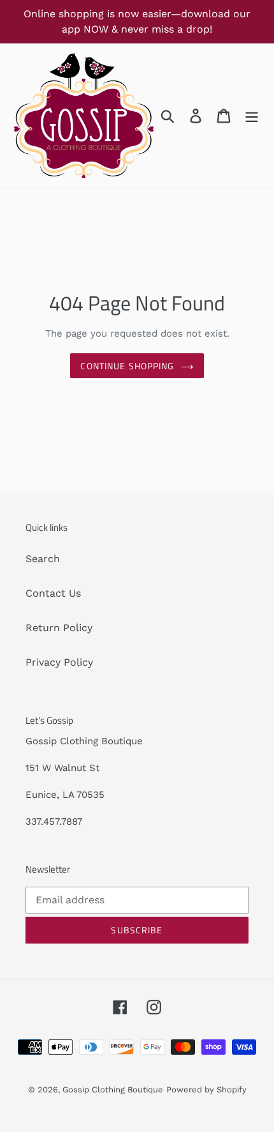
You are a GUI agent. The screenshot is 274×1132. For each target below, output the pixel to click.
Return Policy (58, 628)
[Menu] (252, 116)
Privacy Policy (59, 662)
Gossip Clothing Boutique (112, 1089)
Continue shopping (127, 365)
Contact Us (53, 593)
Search (42, 559)
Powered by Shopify (206, 1089)
